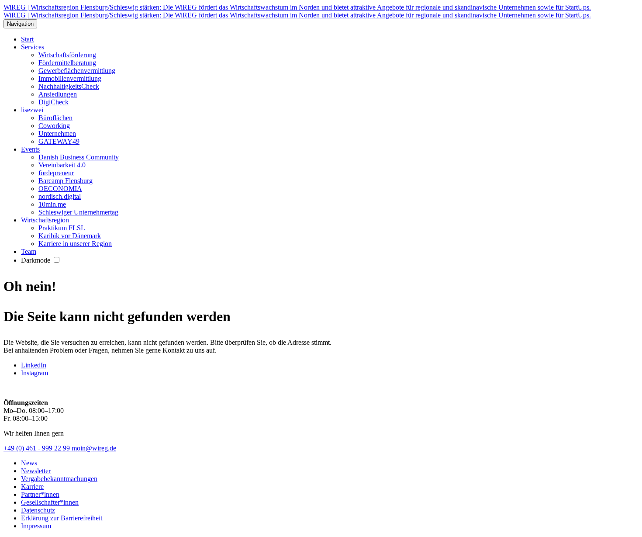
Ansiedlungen (57, 94)
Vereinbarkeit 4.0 (62, 165)
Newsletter (36, 471)
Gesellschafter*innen (50, 502)
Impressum (36, 526)
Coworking (54, 125)
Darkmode (36, 260)
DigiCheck (53, 102)
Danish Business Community (78, 157)
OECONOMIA (60, 188)
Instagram (34, 373)
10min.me (52, 204)
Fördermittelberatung (67, 62)
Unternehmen (57, 133)
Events (30, 149)
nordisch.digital (59, 196)
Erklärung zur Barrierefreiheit (61, 518)
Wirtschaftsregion (45, 220)
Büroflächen (55, 117)
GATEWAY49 (58, 141)
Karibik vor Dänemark (69, 235)
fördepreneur (56, 173)
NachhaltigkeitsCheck (68, 86)
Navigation (20, 24)
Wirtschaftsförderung (67, 55)
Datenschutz (38, 510)
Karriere (32, 486)
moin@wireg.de (94, 448)
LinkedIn (33, 365)
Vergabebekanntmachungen (59, 478)
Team (28, 251)
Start (27, 39)
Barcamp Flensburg (65, 180)
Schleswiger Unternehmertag (78, 212)
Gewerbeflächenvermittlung (76, 70)
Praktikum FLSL (61, 228)
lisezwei (32, 110)
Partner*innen (40, 494)
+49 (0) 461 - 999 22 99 (37, 448)
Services (32, 47)
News (29, 463)
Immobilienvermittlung (69, 78)
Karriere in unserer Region (75, 243)
